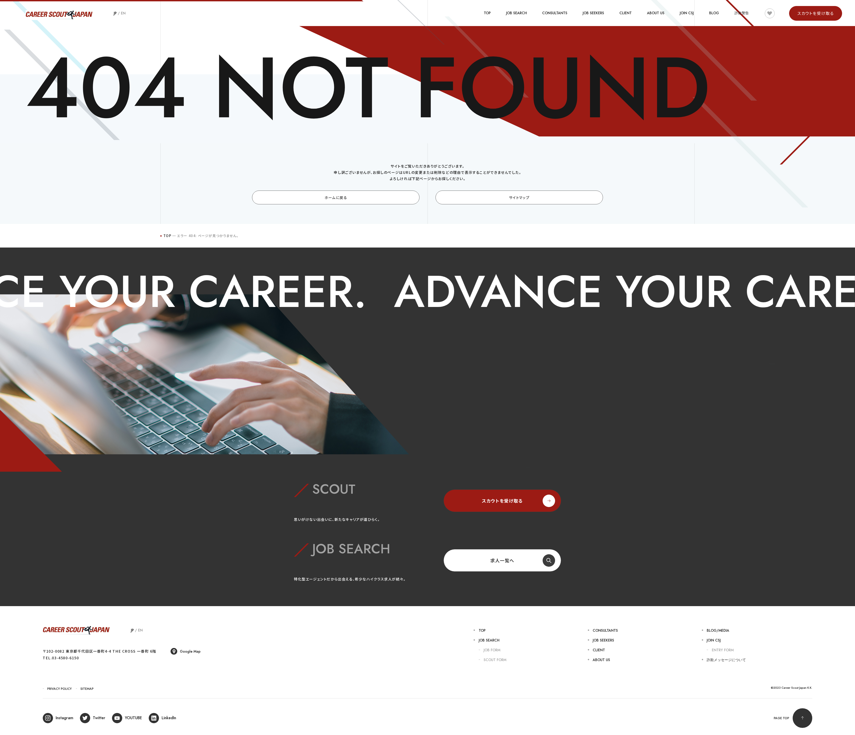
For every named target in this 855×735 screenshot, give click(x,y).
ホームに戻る (336, 197)
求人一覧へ (502, 560)
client (625, 13)
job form (492, 650)
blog (714, 13)
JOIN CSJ (687, 13)
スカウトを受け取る (502, 500)
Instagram (64, 718)
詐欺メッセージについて (726, 659)
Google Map (190, 651)
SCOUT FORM (495, 659)
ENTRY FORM (723, 650)
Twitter (99, 718)
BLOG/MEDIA (718, 630)
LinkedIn (169, 718)
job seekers (593, 13)
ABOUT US (655, 13)
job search (516, 13)
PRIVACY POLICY (59, 688)
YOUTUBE (133, 718)
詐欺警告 (742, 13)
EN (123, 13)
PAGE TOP (781, 718)
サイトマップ (519, 197)
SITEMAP (87, 688)
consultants (554, 13)
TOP (487, 13)
